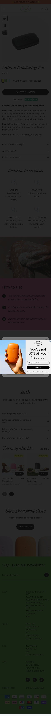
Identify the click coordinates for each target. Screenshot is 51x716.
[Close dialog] (50, 341)
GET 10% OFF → (38, 367)
